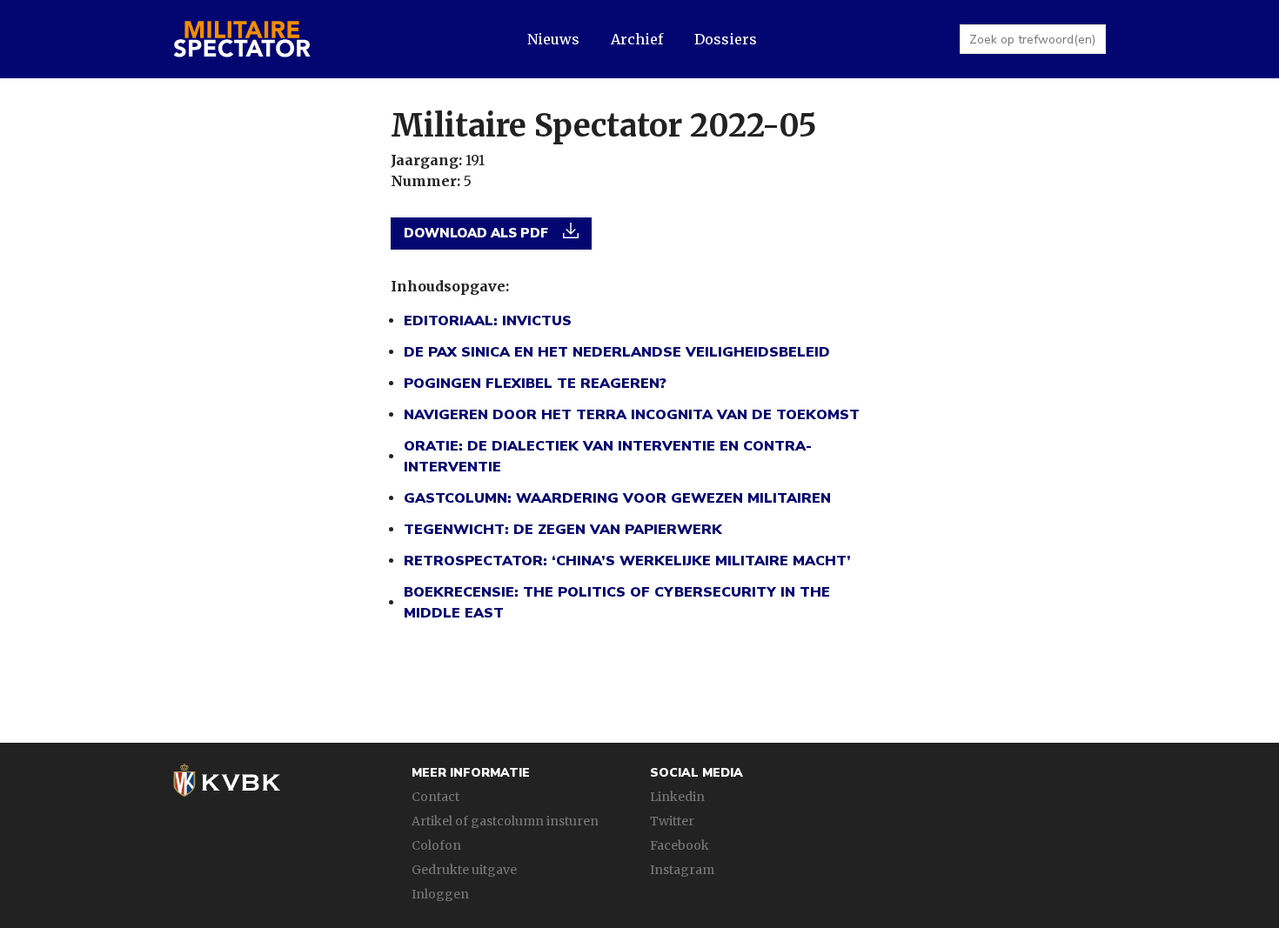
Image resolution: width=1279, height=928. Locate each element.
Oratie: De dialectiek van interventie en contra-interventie (608, 457)
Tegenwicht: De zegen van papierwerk (563, 529)
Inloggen (440, 894)
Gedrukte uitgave (464, 870)
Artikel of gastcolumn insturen (505, 821)
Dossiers (725, 39)
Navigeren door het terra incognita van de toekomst (632, 414)
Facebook (679, 845)
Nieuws (553, 39)
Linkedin (677, 796)
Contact (435, 796)
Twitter (672, 821)
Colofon (436, 845)
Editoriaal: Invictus (488, 320)
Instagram (682, 870)
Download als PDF (478, 233)
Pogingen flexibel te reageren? (535, 383)
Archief (637, 39)
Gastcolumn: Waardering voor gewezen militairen (617, 498)
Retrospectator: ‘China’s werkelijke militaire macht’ (627, 561)
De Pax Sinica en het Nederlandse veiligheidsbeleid (617, 352)
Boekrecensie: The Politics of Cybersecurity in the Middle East (617, 603)
